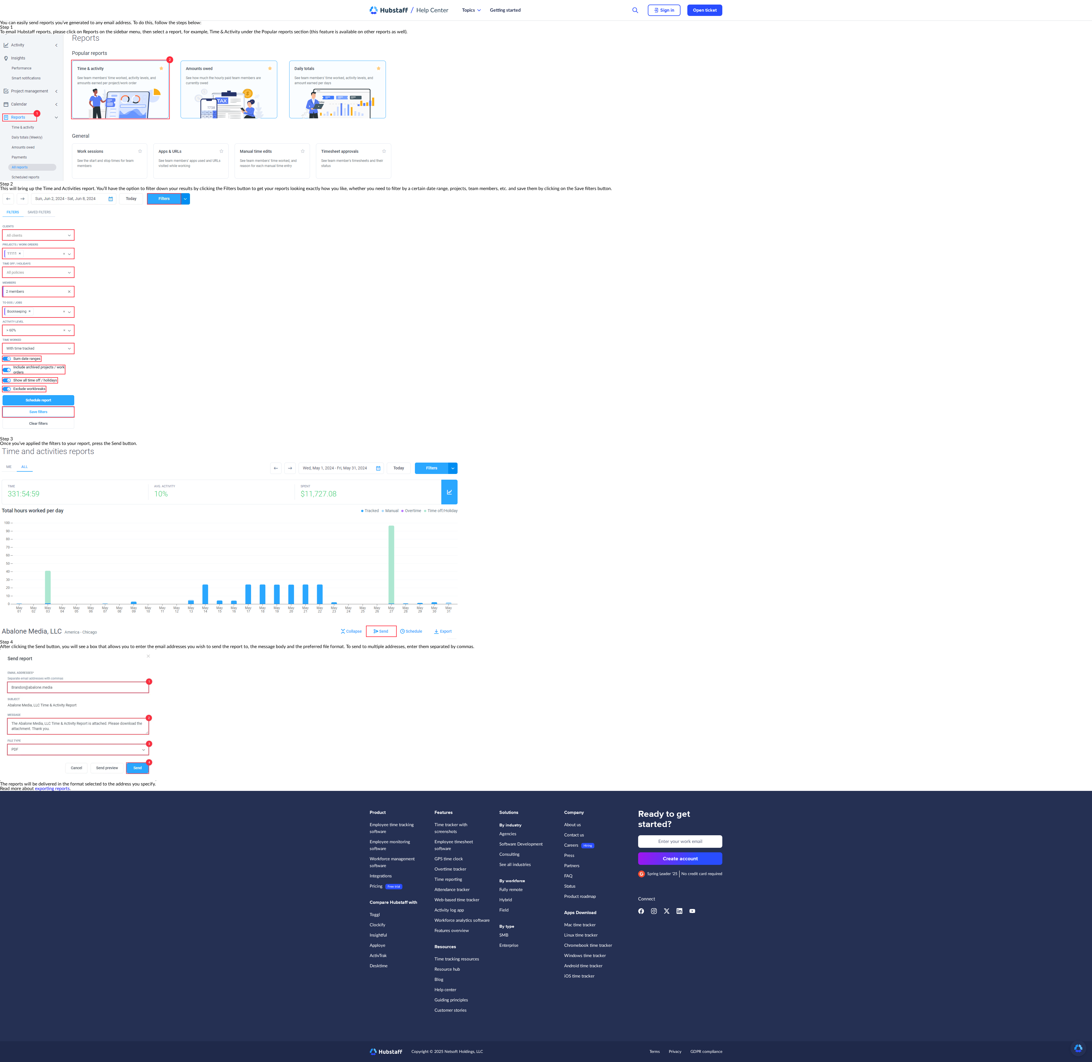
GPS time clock (449, 859)
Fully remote (511, 890)
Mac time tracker (579, 925)
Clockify (377, 925)
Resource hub (447, 969)
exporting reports (52, 788)
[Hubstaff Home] (389, 10)
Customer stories (451, 1010)
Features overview (452, 931)
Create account (680, 858)
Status (570, 886)
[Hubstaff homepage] (386, 1051)
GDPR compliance (706, 1052)
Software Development (521, 844)
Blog (439, 980)
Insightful (378, 935)
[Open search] (635, 10)
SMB (503, 935)
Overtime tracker (450, 869)
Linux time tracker (580, 935)
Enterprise (508, 945)
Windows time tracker (585, 956)
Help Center (432, 10)
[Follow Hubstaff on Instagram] (654, 912)
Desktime (379, 966)
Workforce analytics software (462, 920)
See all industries (515, 865)
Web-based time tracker (457, 900)
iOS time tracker (579, 976)
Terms (655, 1052)
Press (569, 855)
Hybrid (505, 900)
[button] (1078, 1048)
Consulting (509, 854)
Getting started (505, 10)
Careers (571, 845)
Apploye (377, 945)
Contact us (574, 835)
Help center (445, 990)
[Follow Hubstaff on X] (667, 912)
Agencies (507, 834)
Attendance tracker (452, 890)
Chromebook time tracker (588, 945)
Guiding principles (451, 1000)
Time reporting (448, 879)
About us (572, 825)
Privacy (675, 1052)
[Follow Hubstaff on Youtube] (692, 912)
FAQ (568, 876)
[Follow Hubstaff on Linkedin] (679, 912)
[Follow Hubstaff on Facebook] (641, 912)
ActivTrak (378, 956)
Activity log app (449, 910)
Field (503, 910)
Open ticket (705, 10)
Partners (572, 866)
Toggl (375, 915)
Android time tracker (583, 966)
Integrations (381, 876)
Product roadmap (580, 896)
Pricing (376, 886)
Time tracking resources (457, 959)
